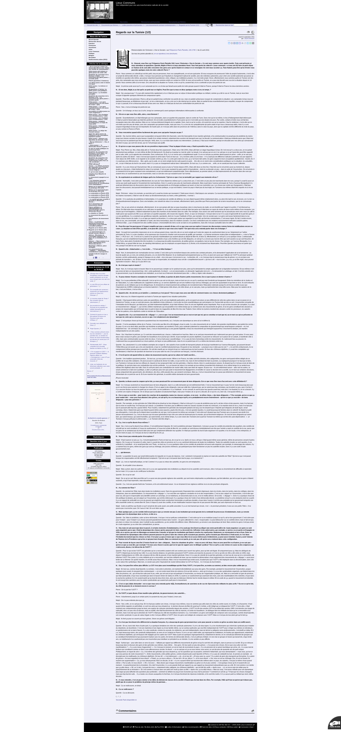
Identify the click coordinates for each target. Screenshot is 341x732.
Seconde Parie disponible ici (126, 700)
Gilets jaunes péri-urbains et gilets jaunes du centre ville (98, 72)
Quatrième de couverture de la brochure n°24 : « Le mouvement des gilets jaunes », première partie (99, 98)
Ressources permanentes (150, 22)
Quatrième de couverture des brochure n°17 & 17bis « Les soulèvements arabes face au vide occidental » (98, 160)
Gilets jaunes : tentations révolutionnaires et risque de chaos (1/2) (98, 127)
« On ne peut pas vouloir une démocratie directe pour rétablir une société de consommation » (99, 68)
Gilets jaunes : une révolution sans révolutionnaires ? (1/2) (98, 118)
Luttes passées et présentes (132, 25)
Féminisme (92, 45)
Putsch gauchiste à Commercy (99, 80)
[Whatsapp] (250, 43)
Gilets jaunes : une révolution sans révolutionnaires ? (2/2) (98, 115)
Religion (91, 55)
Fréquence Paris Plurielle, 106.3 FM (182, 50)
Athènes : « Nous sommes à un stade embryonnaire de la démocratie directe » (99, 242)
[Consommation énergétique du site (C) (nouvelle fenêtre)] (92, 475)
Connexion (244, 727)
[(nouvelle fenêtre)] (99, 401)
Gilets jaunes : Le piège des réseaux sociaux (98, 131)
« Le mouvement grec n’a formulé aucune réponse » (97, 232)
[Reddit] (245, 43)
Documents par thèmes (177, 22)
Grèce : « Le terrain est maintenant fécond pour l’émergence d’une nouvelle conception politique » (98, 224)
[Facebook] (234, 43)
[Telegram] (248, 43)
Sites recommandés (191, 727)
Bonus (89, 371)
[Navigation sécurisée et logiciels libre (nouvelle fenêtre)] (92, 478)
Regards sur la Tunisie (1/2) (189, 25)
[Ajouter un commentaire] (252, 711)
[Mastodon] (240, 43)
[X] (253, 43)
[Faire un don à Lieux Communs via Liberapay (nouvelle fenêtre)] (92, 483)
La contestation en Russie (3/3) (99, 193)
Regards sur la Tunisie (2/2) (98, 228)
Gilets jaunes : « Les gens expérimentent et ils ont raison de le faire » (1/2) (99, 108)
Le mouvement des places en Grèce (98, 216)
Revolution (92, 57)
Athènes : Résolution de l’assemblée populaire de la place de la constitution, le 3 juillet (98, 237)
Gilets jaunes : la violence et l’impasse (98, 86)
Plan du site (138, 727)
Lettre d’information (174, 727)
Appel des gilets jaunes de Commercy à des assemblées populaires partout (98, 135)
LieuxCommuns (249, 38)
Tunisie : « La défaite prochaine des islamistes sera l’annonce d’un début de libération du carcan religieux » (99, 168)
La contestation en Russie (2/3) (99, 195)
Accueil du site (92, 25)
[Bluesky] (229, 43)
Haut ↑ (252, 727)
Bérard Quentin (94, 39)
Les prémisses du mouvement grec (98, 219)
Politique (91, 53)
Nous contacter (220, 727)
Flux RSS (160, 727)
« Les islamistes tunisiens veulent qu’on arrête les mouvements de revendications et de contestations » (99, 182)
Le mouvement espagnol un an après (99, 178)
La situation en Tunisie (96, 213)
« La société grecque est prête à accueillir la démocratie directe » (99, 201)
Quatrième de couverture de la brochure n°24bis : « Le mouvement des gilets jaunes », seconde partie (99, 76)
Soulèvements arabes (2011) (98, 59)
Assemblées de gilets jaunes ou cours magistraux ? (99, 112)
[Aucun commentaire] (248, 32)
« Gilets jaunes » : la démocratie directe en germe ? (99, 146)
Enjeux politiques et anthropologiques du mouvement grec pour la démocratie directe (97, 209)
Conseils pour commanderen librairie (99, 426)
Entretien (92, 43)
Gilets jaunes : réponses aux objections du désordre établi (98, 139)
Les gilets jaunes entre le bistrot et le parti (99, 83)
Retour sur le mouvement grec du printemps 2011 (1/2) (98, 190)
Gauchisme (92, 47)
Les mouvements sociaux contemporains (161, 25)
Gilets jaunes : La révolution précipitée (98, 93)
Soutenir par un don (334, 722)
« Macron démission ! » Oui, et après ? (99, 142)
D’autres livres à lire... (98, 429)
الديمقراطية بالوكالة (94, 164)
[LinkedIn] (237, 43)
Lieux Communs (125, 2)
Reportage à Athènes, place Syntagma (98, 246)
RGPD (127, 727)
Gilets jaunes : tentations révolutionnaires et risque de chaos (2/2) (98, 123)
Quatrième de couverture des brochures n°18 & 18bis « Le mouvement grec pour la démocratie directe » (98, 154)
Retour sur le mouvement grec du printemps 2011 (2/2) (98, 187)
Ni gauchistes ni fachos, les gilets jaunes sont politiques (98, 90)
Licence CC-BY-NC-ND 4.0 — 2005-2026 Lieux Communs (231, 725)
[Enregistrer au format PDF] (252, 32)
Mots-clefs (150, 727)
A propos (97, 22)
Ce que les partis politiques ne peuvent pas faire (99, 149)
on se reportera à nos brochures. (166, 54)
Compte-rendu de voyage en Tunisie (98, 254)
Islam (90, 49)
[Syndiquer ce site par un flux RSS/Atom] (92, 473)
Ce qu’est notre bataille (96, 172)
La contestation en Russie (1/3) (99, 197)
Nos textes (124, 22)
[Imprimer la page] (242, 43)
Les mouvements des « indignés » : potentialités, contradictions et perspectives (99, 250)
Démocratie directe (95, 41)
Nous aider (233, 727)
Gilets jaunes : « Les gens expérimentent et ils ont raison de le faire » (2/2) (99, 103)
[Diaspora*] (232, 43)
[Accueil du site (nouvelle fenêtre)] (100, 10)
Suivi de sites (207, 727)
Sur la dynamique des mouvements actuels (96, 204)
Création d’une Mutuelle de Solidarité (97, 174)
